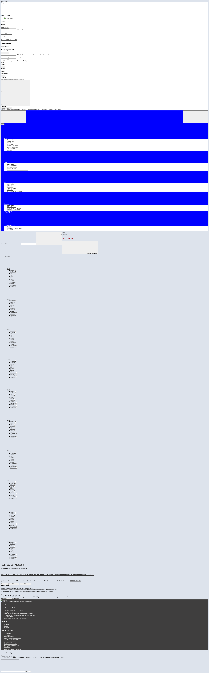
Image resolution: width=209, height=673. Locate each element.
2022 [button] (8, 390)
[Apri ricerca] (195, 116)
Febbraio (13, 272)
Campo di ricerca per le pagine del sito (10, 244)
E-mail (18, 54)
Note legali (7, 635)
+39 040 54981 (10, 612)
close (2, 124)
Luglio (12, 279)
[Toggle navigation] (13, 116)
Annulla (3, 108)
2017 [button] (8, 541)
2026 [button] (8, 269)
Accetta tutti (25, 583)
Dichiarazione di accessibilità (11, 639)
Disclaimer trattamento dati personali (10, 659)
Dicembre (13, 286)
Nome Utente (19, 29)
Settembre (13, 282)
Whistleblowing (8, 642)
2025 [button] (8, 299)
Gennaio (13, 270)
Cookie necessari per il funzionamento (11, 595)
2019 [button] (8, 480)
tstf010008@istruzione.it (20, 613)
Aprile (12, 275)
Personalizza (4, 583)
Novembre (13, 285)
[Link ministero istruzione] (8, 3)
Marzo (12, 273)
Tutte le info (7, 256)
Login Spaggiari (42, 57)
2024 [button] (8, 329)
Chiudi (2, 67)
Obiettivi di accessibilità (10, 641)
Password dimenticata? (6, 34)
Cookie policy (7, 633)
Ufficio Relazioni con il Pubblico (12, 638)
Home (63, 232)
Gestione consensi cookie (10, 644)
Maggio (12, 276)
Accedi (3, 21)
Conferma (8, 108)
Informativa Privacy (9, 636)
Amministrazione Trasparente (11, 645)
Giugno (12, 277)
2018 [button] (8, 510)
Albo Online (7, 647)
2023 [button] (8, 359)
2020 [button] (8, 450)
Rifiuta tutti (14, 583)
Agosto (12, 280)
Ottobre (12, 283)
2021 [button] (8, 420)
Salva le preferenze (13, 598)
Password (18, 31)
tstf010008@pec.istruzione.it (21, 615)
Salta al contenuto (5, 1)
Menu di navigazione (92, 253)
